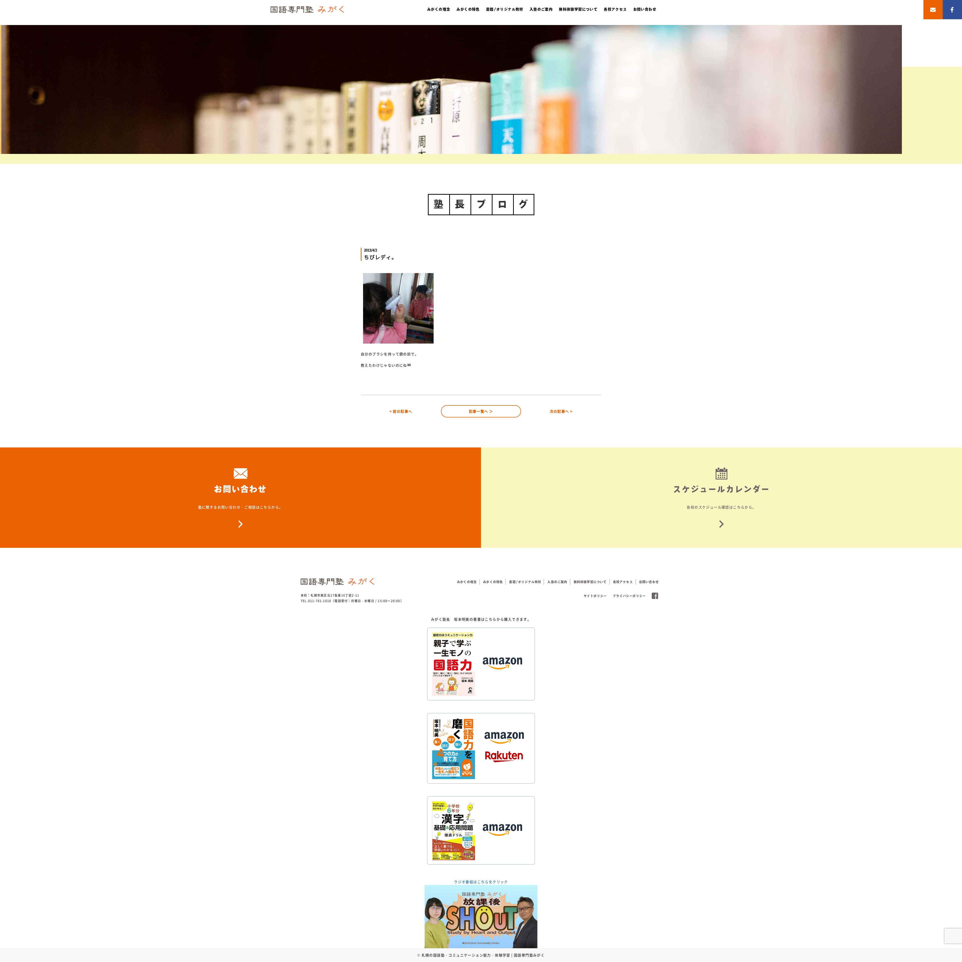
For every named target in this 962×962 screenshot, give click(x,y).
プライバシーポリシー (629, 595)
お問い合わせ (644, 9)
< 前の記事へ (401, 411)
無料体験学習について (578, 9)
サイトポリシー (595, 595)
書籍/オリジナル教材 (504, 9)
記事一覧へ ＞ (481, 411)
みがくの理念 (438, 9)
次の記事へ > (561, 411)
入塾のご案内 (541, 9)
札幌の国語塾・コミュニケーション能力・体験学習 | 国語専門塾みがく (483, 954)
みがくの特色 (467, 9)
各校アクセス (615, 9)
